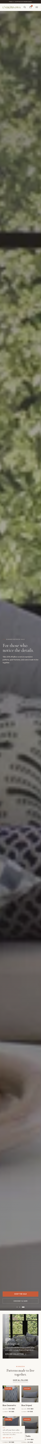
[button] (13, 1433)
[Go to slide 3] (24, 1307)
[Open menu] (36, 7)
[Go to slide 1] (18, 1307)
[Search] (25, 7)
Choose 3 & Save (20, 1301)
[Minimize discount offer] (23, 1428)
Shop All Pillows (20, 1380)
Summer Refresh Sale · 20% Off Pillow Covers (20, 1)
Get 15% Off (7, 1437)
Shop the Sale (20, 1294)
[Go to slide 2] (21, 1307)
